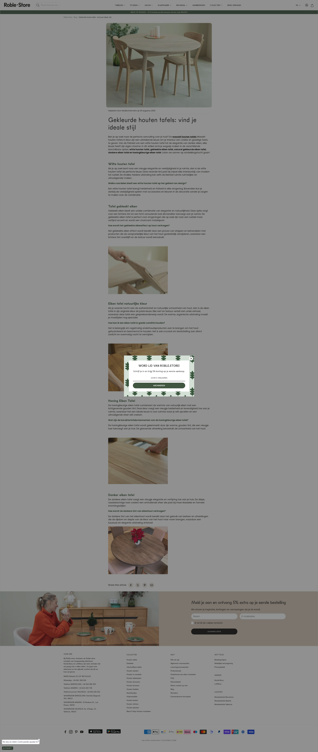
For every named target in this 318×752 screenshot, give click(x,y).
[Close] (191, 358)
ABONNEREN (159, 385)
